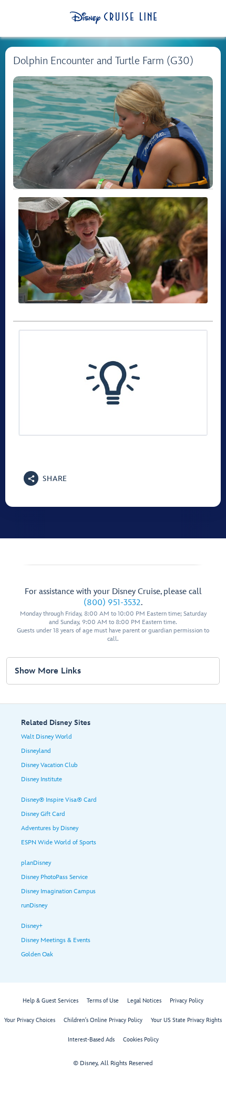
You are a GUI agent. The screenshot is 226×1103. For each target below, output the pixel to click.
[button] (45, 478)
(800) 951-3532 (112, 603)
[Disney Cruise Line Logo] (113, 18)
